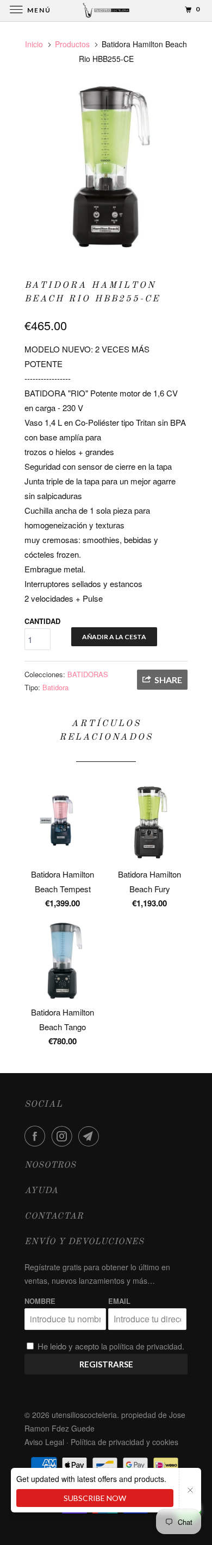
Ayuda (41, 1191)
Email (119, 1301)
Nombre (39, 1301)
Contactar (53, 1216)
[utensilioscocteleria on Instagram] (64, 1136)
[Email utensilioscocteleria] (90, 1136)
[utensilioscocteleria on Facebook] (36, 1136)
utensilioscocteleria (84, 1414)
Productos (72, 44)
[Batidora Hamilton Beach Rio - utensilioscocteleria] (106, 166)
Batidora (55, 687)
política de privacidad (145, 1346)
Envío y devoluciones (84, 1242)
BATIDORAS (87, 674)
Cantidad (42, 621)
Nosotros (50, 1165)
